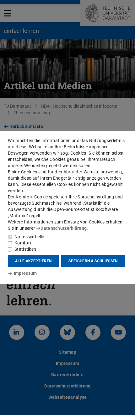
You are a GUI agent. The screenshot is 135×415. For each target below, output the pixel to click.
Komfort (22, 242)
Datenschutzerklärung (63, 228)
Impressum (25, 273)
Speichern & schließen (92, 261)
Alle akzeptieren (33, 261)
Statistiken (25, 249)
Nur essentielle (29, 236)
